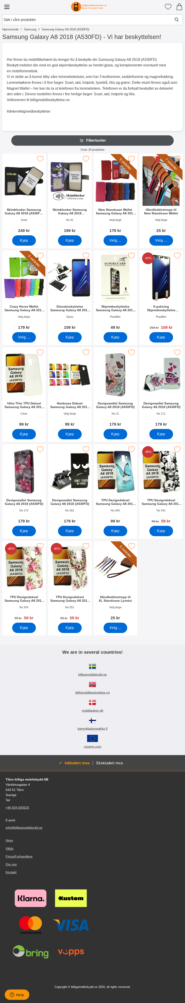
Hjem (9, 840)
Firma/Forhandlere (19, 856)
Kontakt (11, 872)
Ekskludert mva (109, 763)
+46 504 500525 (17, 807)
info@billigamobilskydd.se (24, 828)
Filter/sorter (96, 140)
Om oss (11, 864)
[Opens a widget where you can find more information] (17, 995)
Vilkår (10, 848)
